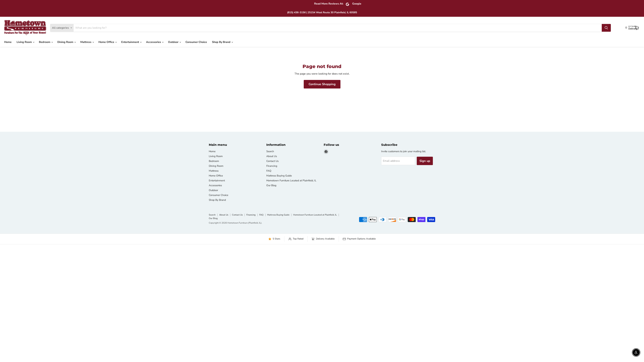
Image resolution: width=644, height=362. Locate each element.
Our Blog (271, 185)
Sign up (424, 161)
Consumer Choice (196, 42)
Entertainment (130, 42)
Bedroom (45, 42)
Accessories (154, 42)
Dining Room (65, 42)
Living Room (25, 42)
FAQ (268, 170)
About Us (271, 156)
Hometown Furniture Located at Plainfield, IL (291, 180)
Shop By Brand (221, 42)
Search (270, 151)
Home (8, 42)
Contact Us (272, 161)
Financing (271, 166)
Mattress (86, 42)
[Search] (606, 28)
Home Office (106, 42)
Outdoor (173, 42)
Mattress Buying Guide (279, 175)
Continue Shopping (322, 84)
